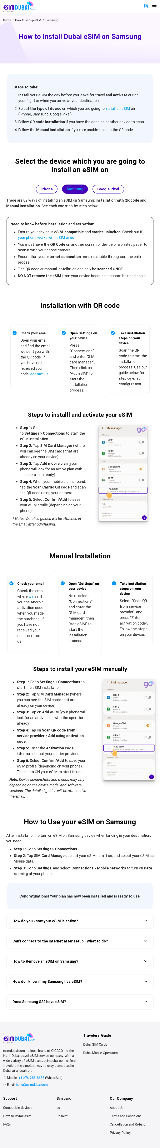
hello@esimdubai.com (32, 1085)
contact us (39, 374)
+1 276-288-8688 (31, 1078)
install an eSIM (117, 108)
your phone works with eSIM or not (47, 237)
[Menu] (154, 6)
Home (7, 20)
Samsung (51, 20)
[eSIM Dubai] (19, 6)
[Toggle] (146, 921)
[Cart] (145, 6)
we (31, 596)
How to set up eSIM (28, 20)
